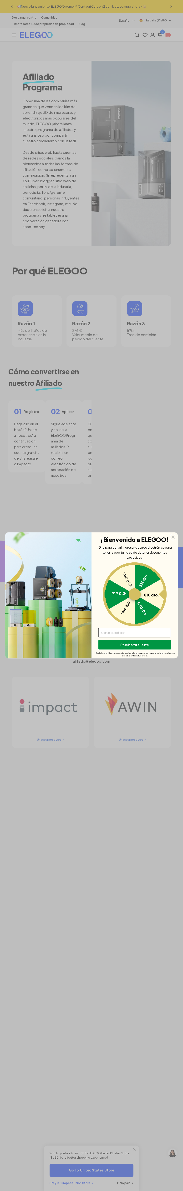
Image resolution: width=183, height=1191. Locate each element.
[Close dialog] (173, 537)
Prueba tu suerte (134, 645)
